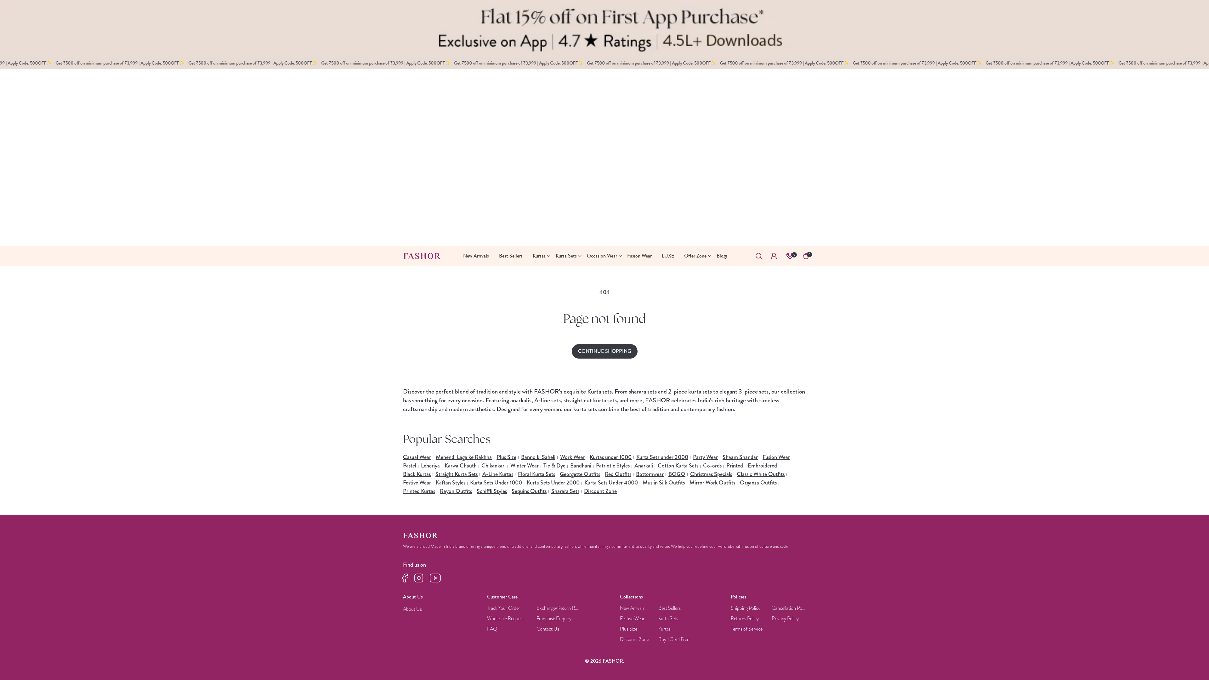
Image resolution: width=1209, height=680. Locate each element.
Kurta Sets (668, 618)
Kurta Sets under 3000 (662, 457)
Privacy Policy (785, 618)
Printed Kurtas (419, 491)
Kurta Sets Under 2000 (553, 483)
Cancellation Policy (789, 608)
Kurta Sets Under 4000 (611, 483)
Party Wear (705, 457)
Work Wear (572, 457)
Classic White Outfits (761, 474)
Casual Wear (417, 457)
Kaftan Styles (450, 483)
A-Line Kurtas (497, 474)
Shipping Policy (745, 608)
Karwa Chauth (461, 466)
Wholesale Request (505, 618)
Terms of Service (747, 629)
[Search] (759, 256)
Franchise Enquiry (553, 618)
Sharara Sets (565, 491)
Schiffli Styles (492, 491)
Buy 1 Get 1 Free (673, 639)
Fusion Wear (776, 457)
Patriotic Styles (613, 466)
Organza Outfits (758, 483)
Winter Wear (524, 466)
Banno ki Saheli (538, 457)
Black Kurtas (417, 474)
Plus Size (506, 457)
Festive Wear (417, 483)
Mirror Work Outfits (712, 483)
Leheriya (430, 466)
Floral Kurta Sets (536, 474)
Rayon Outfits (456, 491)
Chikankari (493, 466)
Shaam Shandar (740, 457)
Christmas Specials (711, 474)
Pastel (409, 466)
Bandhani (580, 466)
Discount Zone (600, 491)
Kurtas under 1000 (611, 457)
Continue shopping (604, 351)
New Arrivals (632, 608)
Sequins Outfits (529, 491)
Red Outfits (618, 474)
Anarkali (643, 466)
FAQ (492, 629)
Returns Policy (745, 618)
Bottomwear (650, 474)
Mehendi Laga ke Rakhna (464, 457)
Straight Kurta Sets (456, 474)
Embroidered (762, 466)
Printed (734, 466)
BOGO (676, 474)
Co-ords (712, 466)
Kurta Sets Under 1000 (496, 483)
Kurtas (664, 629)
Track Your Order (503, 608)
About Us (412, 609)
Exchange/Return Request (558, 608)
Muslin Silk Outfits (664, 483)
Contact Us (547, 629)
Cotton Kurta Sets (678, 466)
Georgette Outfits (580, 474)
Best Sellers (669, 608)
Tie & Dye (554, 466)
